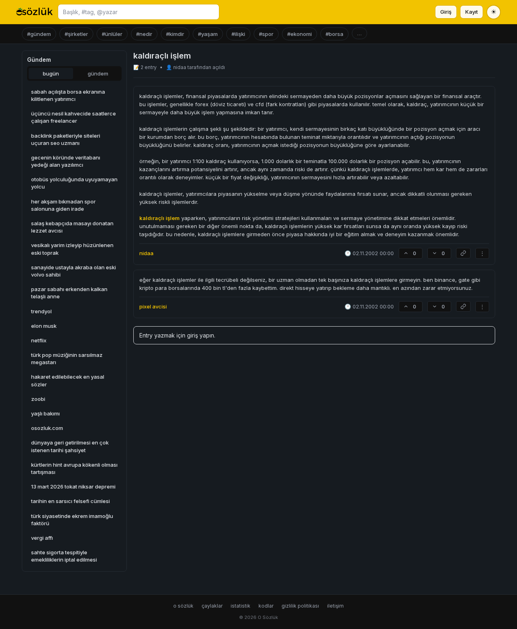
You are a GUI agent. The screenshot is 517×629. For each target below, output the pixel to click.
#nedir (144, 34)
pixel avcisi (153, 306)
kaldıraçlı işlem (159, 218)
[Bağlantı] (463, 253)
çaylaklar (212, 606)
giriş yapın (200, 335)
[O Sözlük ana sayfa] (34, 12)
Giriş (446, 11)
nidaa (180, 67)
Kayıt (471, 11)
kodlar (265, 606)
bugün (51, 73)
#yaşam (208, 34)
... (359, 33)
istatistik (240, 606)
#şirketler (76, 34)
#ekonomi (299, 34)
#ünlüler (112, 34)
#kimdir (175, 34)
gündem (98, 73)
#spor (266, 34)
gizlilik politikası (300, 606)
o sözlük (183, 606)
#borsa (334, 34)
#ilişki (238, 34)
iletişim (335, 606)
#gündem (39, 34)
